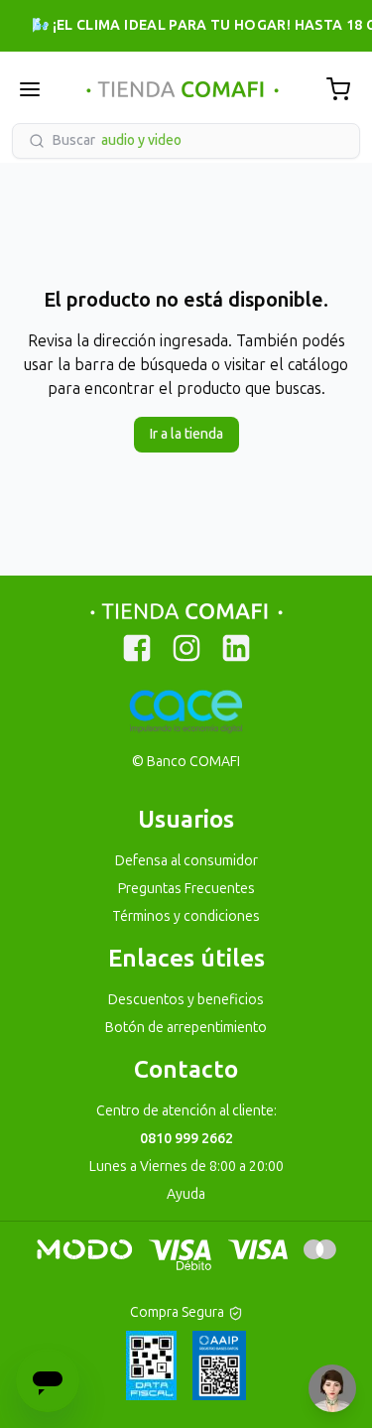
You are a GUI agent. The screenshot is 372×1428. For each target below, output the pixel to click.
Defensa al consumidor (186, 860)
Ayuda (186, 1194)
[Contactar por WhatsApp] (332, 1388)
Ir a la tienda (186, 434)
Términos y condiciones (186, 916)
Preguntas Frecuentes (186, 888)
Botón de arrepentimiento (186, 1027)
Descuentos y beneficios (186, 999)
